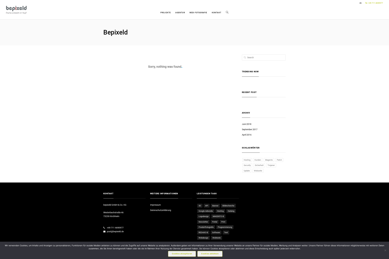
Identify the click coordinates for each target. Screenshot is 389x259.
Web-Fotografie (198, 13)
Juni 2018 (246, 124)
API (206, 206)
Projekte (165, 13)
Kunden (258, 160)
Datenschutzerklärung (160, 210)
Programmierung (225, 227)
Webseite (258, 171)
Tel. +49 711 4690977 (374, 3)
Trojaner (271, 165)
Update (247, 171)
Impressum (155, 205)
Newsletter (203, 222)
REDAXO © (203, 232)
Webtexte (216, 238)
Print (223, 222)
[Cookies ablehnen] (385, 250)
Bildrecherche (228, 206)
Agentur (180, 13)
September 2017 (249, 129)
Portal (214, 222)
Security (247, 165)
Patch (279, 160)
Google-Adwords (206, 211)
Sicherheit (259, 165)
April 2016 (246, 135)
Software (216, 232)
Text (226, 232)
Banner (215, 206)
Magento (269, 160)
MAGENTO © (218, 216)
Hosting (247, 160)
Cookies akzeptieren (182, 254)
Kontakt (216, 13)
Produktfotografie (206, 227)
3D (200, 206)
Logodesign (204, 216)
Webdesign (203, 238)
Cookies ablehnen (210, 254)
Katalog (231, 211)
